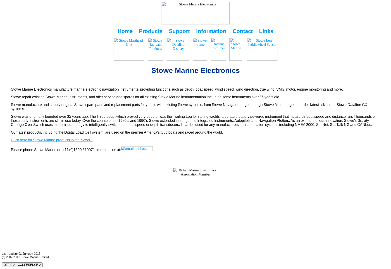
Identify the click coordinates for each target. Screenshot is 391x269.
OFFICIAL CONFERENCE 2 (22, 265)
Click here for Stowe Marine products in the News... (52, 140)
